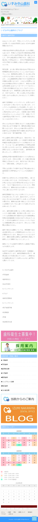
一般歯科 (5, 360)
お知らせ (11, 514)
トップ (2, 24)
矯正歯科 (5, 386)
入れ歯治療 (5, 390)
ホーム (3, 512)
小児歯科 (5, 373)
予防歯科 (5, 364)
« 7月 (2, 506)
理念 (15, 512)
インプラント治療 (8, 381)
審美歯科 (5, 377)
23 (3, 499)
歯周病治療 (5, 369)
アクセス (3, 514)
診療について (22, 512)
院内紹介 (30, 512)
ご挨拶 (9, 512)
